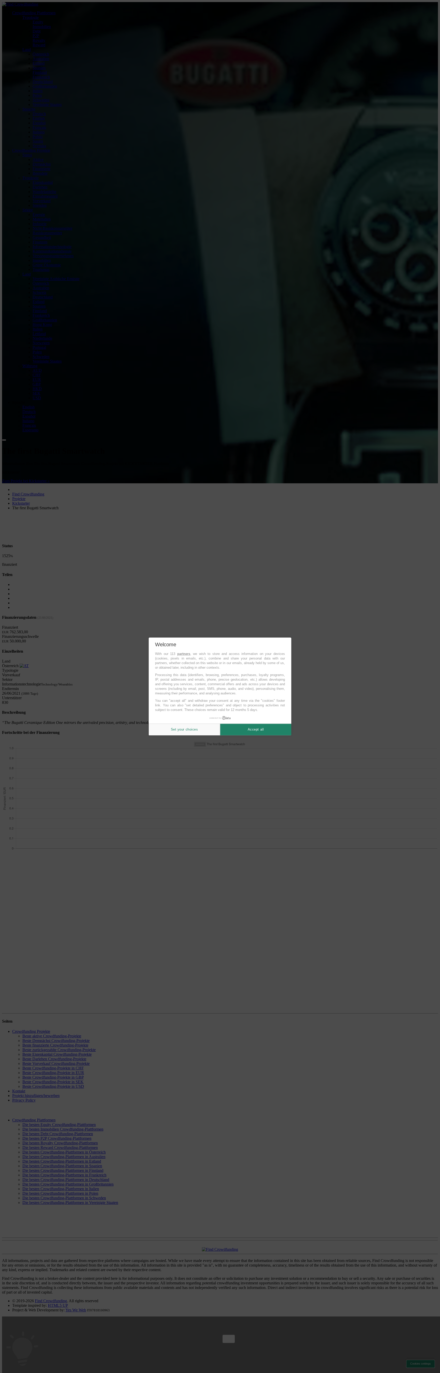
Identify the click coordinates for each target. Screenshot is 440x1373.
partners (183, 654)
